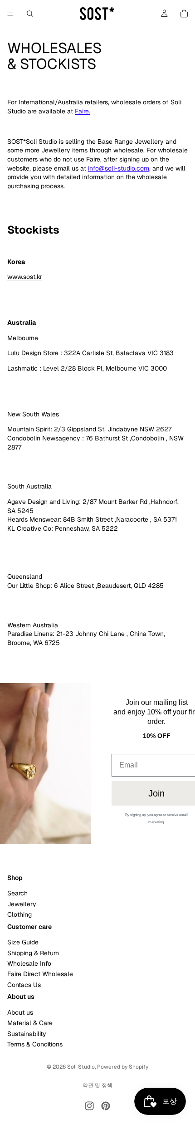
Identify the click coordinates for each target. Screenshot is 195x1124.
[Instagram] (89, 1105)
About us (20, 1012)
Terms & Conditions (35, 1044)
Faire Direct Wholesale (40, 974)
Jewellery (21, 904)
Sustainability (26, 1034)
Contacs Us (24, 985)
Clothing (19, 914)
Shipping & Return (33, 953)
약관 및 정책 (97, 1085)
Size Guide (23, 942)
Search (17, 893)
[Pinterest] (105, 1105)
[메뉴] (10, 13)
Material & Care (30, 1023)
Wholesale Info (29, 963)
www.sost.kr (24, 277)
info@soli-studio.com (118, 168)
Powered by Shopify (122, 1066)
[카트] (184, 14)
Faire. (82, 111)
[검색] (30, 14)
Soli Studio (81, 1066)
